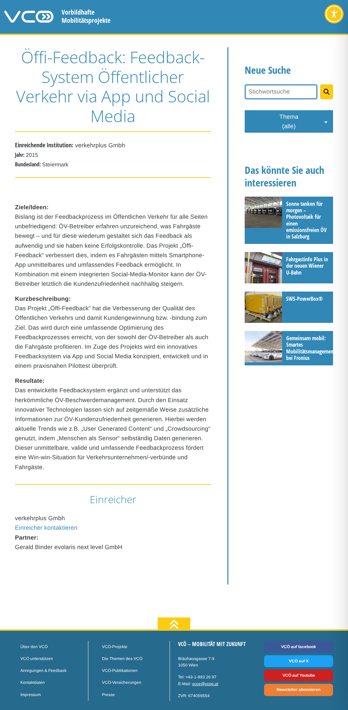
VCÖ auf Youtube (298, 675)
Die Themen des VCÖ (122, 658)
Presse (108, 694)
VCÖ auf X (299, 661)
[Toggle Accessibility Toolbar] (334, 14)
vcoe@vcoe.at (205, 683)
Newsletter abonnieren (298, 689)
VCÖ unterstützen (36, 658)
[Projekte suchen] (326, 91)
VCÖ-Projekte (114, 646)
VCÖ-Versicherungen (121, 682)
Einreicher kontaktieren (46, 527)
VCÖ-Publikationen (120, 670)
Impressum (30, 694)
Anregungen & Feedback (43, 670)
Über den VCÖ (34, 646)
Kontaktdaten (32, 682)
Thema (288, 121)
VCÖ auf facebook (298, 646)
